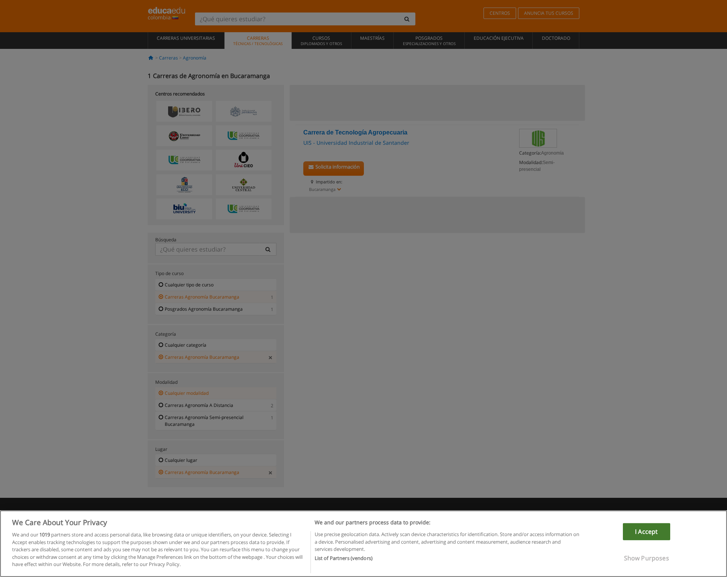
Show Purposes (646, 558)
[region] (363, 543)
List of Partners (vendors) (344, 558)
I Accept (646, 531)
